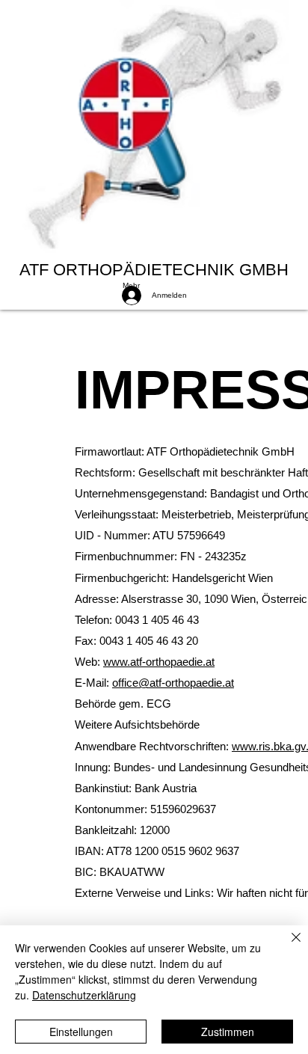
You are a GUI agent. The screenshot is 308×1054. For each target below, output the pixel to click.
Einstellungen (81, 1031)
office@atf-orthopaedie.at (173, 682)
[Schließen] (287, 946)
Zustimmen (227, 1031)
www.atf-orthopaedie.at (159, 661)
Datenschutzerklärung (84, 994)
